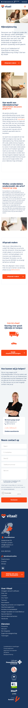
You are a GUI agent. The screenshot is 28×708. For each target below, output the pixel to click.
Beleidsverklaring (8, 654)
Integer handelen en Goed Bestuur (12, 612)
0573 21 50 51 (15, 270)
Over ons (4, 593)
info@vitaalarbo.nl (11, 422)
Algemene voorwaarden (10, 650)
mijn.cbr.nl (21, 119)
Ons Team (4, 598)
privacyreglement (9, 489)
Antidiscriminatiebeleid (9, 609)
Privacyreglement (8, 648)
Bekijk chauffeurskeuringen (13, 352)
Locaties (4, 595)
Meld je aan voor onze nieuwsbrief (12, 574)
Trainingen (4, 636)
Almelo (3, 564)
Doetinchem (5, 559)
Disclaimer (6, 652)
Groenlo (3, 561)
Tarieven (4, 600)
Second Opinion (6, 614)
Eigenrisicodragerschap (9, 633)
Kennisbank (5, 602)
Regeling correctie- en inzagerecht (12, 605)
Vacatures (24, 1)
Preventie (4, 626)
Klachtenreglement (7, 607)
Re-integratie (5, 631)
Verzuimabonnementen (9, 616)
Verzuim (4, 629)
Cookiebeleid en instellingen (11, 646)
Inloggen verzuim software (10, 591)
